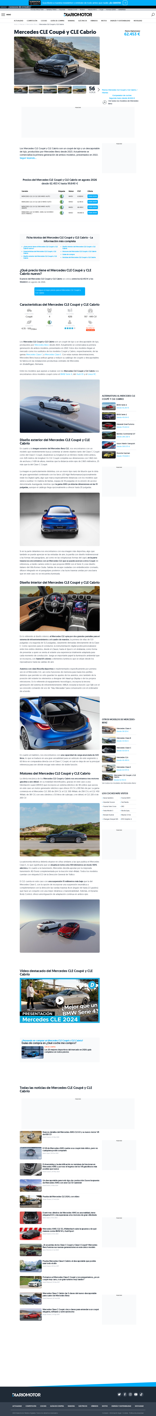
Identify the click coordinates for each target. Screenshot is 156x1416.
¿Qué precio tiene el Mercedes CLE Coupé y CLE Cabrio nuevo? (40, 247)
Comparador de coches (122, 95)
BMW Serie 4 (66, 374)
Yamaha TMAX (51, 10)
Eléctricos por (14, 7)
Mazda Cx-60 (72, 10)
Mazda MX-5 (92, 10)
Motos (104, 21)
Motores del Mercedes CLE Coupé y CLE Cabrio (79, 251)
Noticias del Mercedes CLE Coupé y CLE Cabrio (79, 257)
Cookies (125, 1413)
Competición (32, 21)
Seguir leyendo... (28, 158)
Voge (101, 10)
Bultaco (82, 10)
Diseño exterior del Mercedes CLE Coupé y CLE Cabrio (40, 257)
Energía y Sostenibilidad (120, 21)
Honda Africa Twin (37, 10)
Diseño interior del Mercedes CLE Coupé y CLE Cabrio (78, 247)
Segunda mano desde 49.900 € (122, 98)
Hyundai (62, 10)
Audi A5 (80, 374)
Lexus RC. (92, 374)
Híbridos (94, 21)
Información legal (115, 1413)
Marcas (22, 24)
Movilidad (138, 21)
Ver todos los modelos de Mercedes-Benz (123, 102)
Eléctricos (82, 21)
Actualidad (18, 21)
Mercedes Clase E (53, 354)
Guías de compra (57, 21)
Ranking (71, 21)
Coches (44, 21)
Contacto (105, 1413)
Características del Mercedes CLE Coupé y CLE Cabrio (39, 252)
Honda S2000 (111, 10)
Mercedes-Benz (31, 24)
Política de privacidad (136, 1413)
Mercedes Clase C (34, 354)
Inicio (16, 24)
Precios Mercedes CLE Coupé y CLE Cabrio (119, 90)
